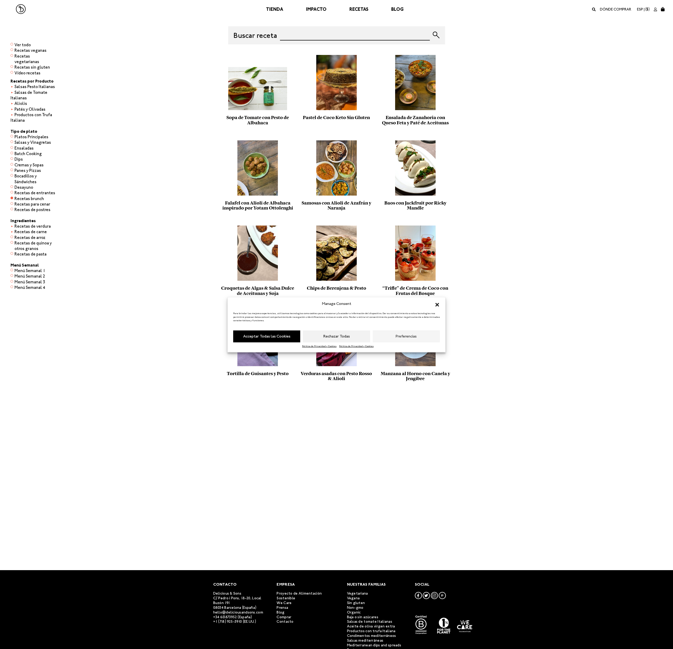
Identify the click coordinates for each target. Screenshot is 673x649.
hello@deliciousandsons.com (238, 612)
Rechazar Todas (336, 336)
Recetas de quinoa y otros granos (33, 246)
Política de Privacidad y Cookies (319, 346)
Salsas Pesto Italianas (34, 86)
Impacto (316, 9)
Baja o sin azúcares (362, 617)
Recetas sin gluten (32, 67)
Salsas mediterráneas (365, 640)
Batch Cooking (28, 153)
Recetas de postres (32, 209)
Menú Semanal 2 (29, 276)
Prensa (282, 607)
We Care (284, 603)
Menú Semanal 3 (29, 281)
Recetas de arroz (29, 237)
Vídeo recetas (27, 72)
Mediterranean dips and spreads (374, 645)
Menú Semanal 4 (29, 287)
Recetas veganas (30, 50)
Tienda (274, 9)
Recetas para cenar (32, 204)
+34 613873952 (225, 617)
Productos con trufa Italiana (371, 631)
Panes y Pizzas (27, 170)
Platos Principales (31, 136)
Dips (18, 159)
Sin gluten (356, 603)
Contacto (285, 621)
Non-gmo (355, 607)
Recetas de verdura (32, 226)
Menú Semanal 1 (29, 270)
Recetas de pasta (30, 254)
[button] (437, 303)
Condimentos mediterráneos (371, 635)
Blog (397, 9)
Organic (354, 612)
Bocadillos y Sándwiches (25, 178)
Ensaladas (24, 148)
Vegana (353, 598)
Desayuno (23, 187)
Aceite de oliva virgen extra (371, 626)
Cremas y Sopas (29, 164)
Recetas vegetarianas (26, 59)
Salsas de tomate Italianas (369, 621)
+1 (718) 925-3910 (227, 621)
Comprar (284, 617)
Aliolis (20, 103)
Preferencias (406, 336)
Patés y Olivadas (29, 109)
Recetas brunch (29, 198)
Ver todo (22, 44)
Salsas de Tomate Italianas (29, 95)
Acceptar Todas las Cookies (266, 336)
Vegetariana (357, 593)
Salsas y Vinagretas (32, 142)
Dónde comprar (615, 9)
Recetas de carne (30, 231)
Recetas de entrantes (34, 192)
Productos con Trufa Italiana (31, 117)
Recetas (358, 9)
